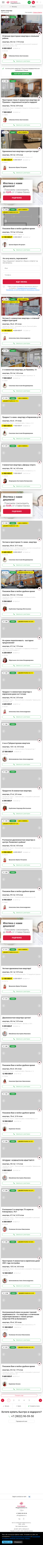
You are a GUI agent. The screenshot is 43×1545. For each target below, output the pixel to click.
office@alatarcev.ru (21, 1515)
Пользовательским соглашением (26, 288)
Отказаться (17, 1542)
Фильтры (14, 6)
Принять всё (7, 1542)
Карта (33, 6)
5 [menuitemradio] (29, 1400)
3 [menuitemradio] (18, 1400)
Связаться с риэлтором (23, 61)
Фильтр (7, 1406)
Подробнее (17, 938)
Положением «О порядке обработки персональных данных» (23, 290)
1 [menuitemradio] (8, 1400)
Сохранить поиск (35, 1406)
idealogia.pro (25, 1529)
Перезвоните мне (21, 1421)
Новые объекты (37, 12)
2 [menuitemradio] (13, 1400)
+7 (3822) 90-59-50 (22, 1416)
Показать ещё (19, 1395)
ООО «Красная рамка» (27, 1531)
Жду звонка (21, 282)
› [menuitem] (40, 1400)
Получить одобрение (21, 74)
